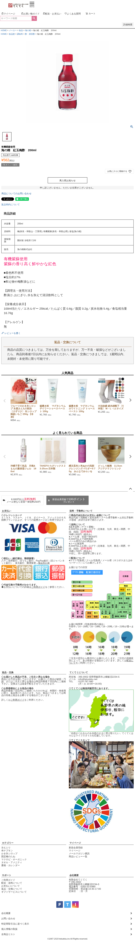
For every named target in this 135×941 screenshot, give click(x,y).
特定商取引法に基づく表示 (15, 923)
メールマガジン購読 (79, 853)
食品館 (12, 34)
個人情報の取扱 (9, 929)
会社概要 (74, 875)
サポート (6, 875)
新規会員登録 (76, 847)
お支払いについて (10, 886)
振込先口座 (44, 563)
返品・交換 (8, 672)
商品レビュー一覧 (78, 856)
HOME (4, 30)
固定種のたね (8, 856)
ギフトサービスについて (14, 891)
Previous (4, 400)
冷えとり (6, 847)
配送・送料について (11, 883)
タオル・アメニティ (11, 862)
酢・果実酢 (30, 34)
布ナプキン (7, 850)
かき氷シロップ (9, 853)
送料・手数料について (81, 510)
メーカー (13, 30)
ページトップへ (130, 489)
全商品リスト (8, 934)
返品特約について (10, 204)
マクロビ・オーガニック (14, 859)
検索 (34, 18)
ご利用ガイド (38, 587)
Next (130, 400)
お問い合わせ (8, 918)
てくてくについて (78, 672)
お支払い (6, 510)
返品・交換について (11, 889)
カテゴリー (8, 842)
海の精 (28, 30)
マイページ (75, 842)
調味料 (20, 34)
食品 (21, 30)
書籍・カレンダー (10, 865)
